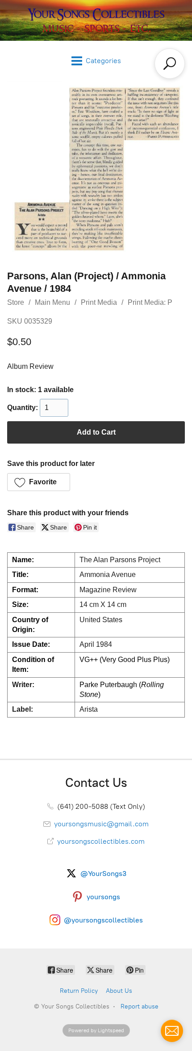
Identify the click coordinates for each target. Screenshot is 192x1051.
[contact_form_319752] (172, 1031)
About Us (119, 991)
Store (15, 302)
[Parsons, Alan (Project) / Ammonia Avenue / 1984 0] (96, 168)
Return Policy (79, 991)
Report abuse (140, 1006)
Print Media (99, 302)
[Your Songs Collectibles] (96, 20)
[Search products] (170, 64)
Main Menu (52, 302)
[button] (38, 482)
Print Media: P (150, 302)
